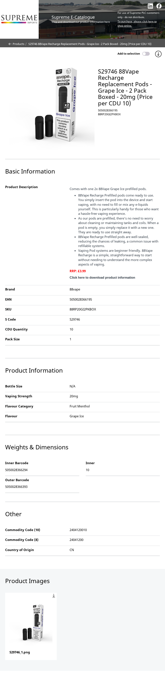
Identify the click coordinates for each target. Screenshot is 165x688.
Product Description (21, 187)
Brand (10, 289)
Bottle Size (13, 386)
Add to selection (129, 53)
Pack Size (12, 339)
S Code (10, 319)
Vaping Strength (18, 396)
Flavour (11, 416)
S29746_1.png (19, 652)
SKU (8, 309)
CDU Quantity (16, 329)
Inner (90, 463)
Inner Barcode (16, 463)
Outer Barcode (17, 480)
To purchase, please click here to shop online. (137, 24)
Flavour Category (19, 406)
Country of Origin (19, 550)
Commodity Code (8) (21, 540)
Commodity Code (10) (22, 530)
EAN (8, 299)
